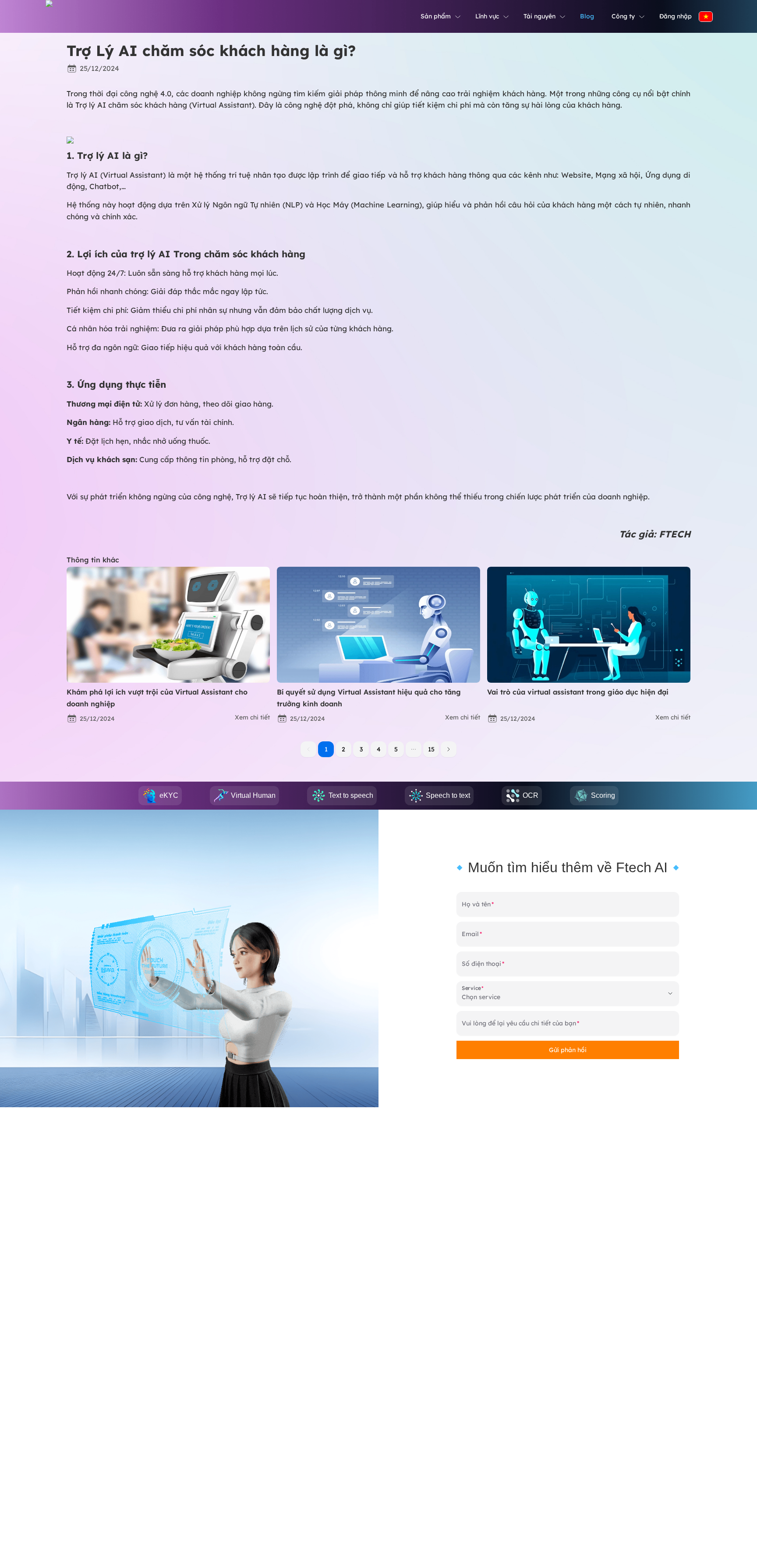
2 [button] (343, 749)
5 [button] (396, 749)
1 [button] (326, 749)
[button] (413, 749)
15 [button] (431, 749)
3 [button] (361, 749)
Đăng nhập (675, 16)
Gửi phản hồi (568, 1050)
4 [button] (379, 749)
